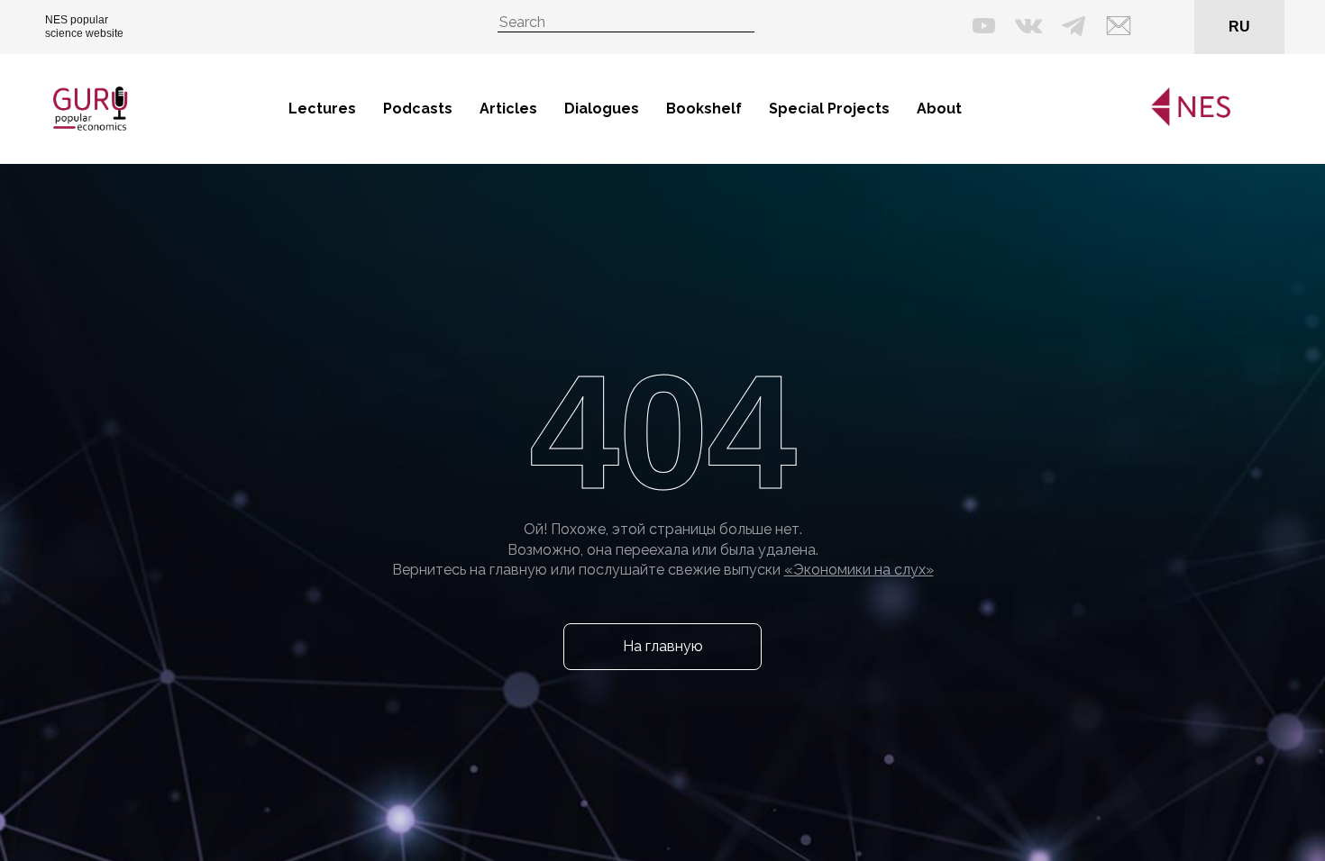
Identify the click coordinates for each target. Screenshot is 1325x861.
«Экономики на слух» (859, 569)
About (939, 108)
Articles (508, 108)
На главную (663, 646)
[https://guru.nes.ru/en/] (1186, 122)
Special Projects (829, 108)
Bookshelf (704, 108)
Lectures (322, 108)
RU (1239, 26)
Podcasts (417, 108)
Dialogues (601, 108)
